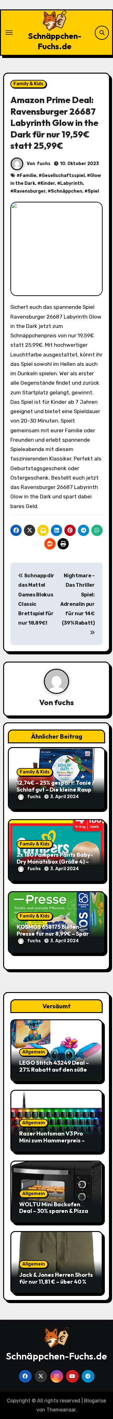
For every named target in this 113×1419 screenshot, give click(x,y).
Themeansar (61, 1410)
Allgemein (33, 1052)
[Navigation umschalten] (9, 32)
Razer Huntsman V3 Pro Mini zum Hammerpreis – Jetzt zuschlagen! (52, 1140)
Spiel (93, 191)
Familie (28, 175)
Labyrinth (71, 183)
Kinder (47, 183)
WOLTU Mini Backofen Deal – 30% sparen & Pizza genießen (53, 1211)
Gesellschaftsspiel (63, 175)
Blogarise (95, 1401)
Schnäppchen (66, 191)
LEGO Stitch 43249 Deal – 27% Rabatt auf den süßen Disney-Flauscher (54, 1069)
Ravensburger (29, 191)
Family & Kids (28, 83)
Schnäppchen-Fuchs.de (54, 41)
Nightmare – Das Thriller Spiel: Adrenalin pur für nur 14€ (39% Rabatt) (77, 599)
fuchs (44, 163)
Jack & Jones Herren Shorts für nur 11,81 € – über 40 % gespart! (56, 1281)
